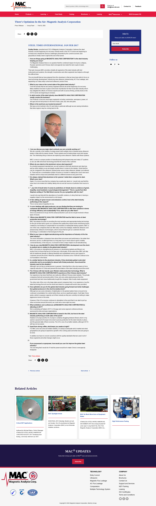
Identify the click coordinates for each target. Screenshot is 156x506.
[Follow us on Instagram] (118, 64)
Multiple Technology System (100, 489)
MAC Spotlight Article (55, 413)
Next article (84, 370)
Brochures (84, 14)
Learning (43, 14)
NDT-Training (124, 486)
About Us (122, 475)
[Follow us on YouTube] (111, 64)
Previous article (35, 370)
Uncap (95, 503)
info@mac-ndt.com (113, 7)
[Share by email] (35, 34)
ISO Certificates (124, 492)
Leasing (99, 14)
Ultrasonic (93, 478)
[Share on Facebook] (24, 34)
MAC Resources (114, 14)
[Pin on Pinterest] (28, 34)
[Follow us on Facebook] (114, 64)
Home (17, 14)
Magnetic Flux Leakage (98, 481)
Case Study (58, 14)
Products (28, 14)
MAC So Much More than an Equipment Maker (92, 415)
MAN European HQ (135, 14)
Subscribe (125, 49)
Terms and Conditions (127, 495)
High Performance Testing (120, 421)
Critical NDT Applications (24, 423)
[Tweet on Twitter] (32, 34)
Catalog (71, 14)
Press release (36, 356)
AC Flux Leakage (96, 483)
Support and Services (127, 483)
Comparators (94, 486)
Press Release (19, 25)
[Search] (102, 6)
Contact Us (123, 481)
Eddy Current (95, 475)
